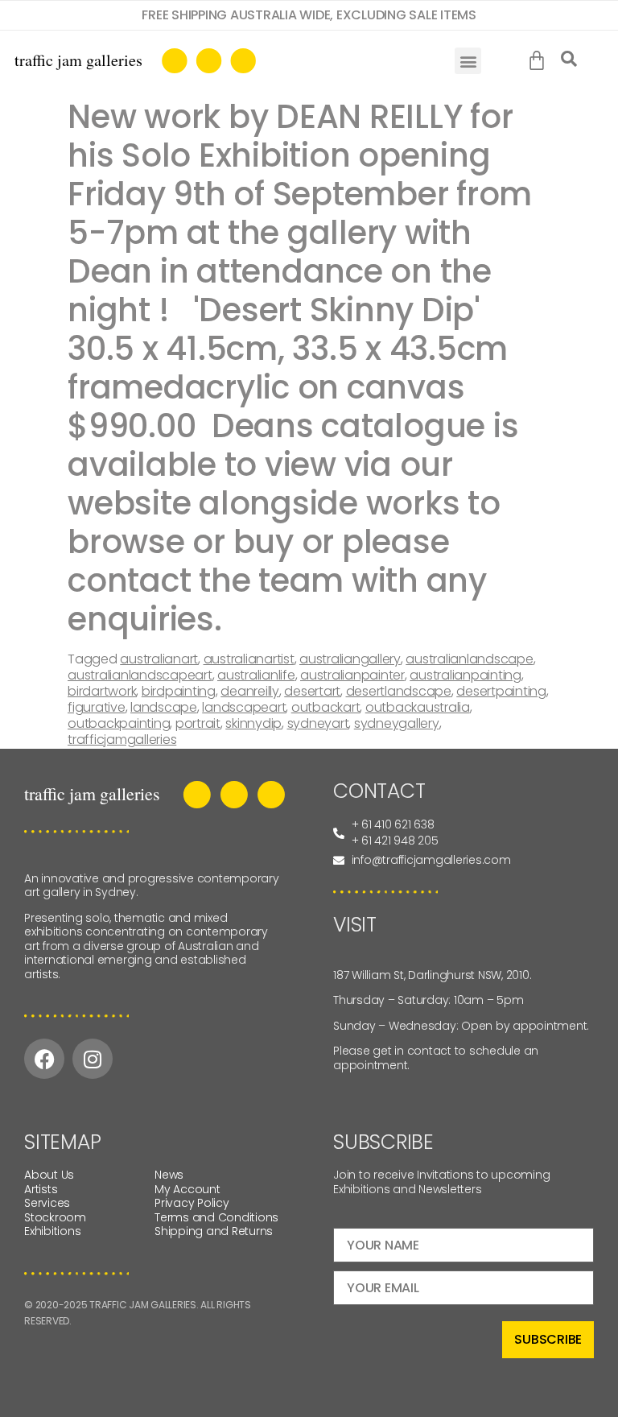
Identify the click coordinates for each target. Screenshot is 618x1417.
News (168, 1175)
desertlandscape (398, 691)
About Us (49, 1175)
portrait (197, 723)
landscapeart (244, 707)
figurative (97, 707)
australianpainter (352, 675)
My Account (187, 1189)
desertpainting (501, 691)
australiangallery (350, 659)
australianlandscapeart (140, 675)
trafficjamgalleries (122, 739)
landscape (163, 707)
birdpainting (179, 691)
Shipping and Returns (213, 1231)
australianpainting (465, 675)
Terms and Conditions (216, 1217)
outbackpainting (119, 723)
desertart (312, 691)
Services (47, 1203)
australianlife (256, 675)
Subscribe (548, 1339)
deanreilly (249, 691)
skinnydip (253, 723)
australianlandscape (469, 659)
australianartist (249, 659)
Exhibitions (52, 1231)
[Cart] (540, 61)
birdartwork (102, 691)
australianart (159, 659)
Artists (40, 1189)
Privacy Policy (191, 1203)
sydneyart (318, 723)
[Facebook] (44, 1059)
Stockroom (55, 1217)
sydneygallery (396, 723)
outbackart (325, 707)
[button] (468, 61)
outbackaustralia (417, 707)
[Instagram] (92, 1059)
